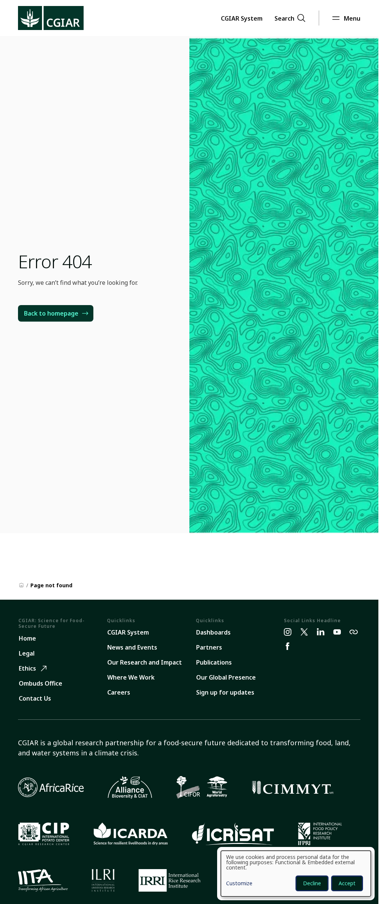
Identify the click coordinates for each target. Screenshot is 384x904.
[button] (242, 18)
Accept (347, 883)
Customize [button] (239, 884)
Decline (312, 883)
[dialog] (296, 873)
